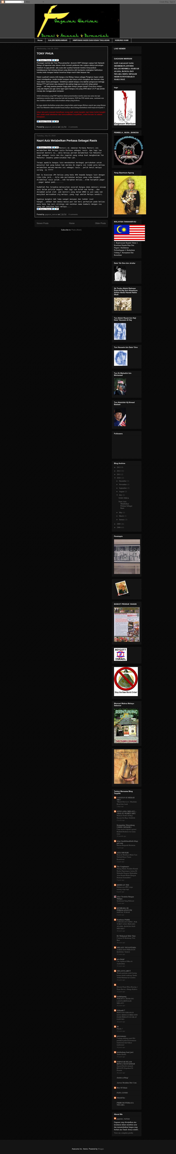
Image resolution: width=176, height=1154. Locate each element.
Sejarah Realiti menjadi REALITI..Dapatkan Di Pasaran (125, 1068)
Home (40, 40)
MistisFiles (121, 1097)
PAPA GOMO (122, 1092)
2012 (119, 471)
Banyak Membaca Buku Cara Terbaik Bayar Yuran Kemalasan (127, 857)
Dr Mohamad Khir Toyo (126, 935)
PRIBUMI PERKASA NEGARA (125, 1103)
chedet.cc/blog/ (122, 1077)
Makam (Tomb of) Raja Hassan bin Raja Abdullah (126, 816)
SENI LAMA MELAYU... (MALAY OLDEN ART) (127, 812)
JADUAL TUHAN (123, 912)
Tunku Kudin (121, 1054)
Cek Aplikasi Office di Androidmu (124, 962)
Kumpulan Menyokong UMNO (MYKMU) (126, 826)
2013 (119, 467)
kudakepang (121, 996)
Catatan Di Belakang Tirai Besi (126, 939)
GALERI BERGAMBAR (57, 40)
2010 (119, 478)
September (123, 488)
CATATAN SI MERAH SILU (126, 798)
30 (118, 1026)
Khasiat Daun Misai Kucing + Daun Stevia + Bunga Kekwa (127, 988)
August (122, 491)
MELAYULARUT (124, 970)
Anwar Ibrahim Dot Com (127, 1082)
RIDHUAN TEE (123, 885)
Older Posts (100, 223)
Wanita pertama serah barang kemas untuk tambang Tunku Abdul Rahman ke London (127, 975)
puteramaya (121, 1036)
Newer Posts (42, 223)
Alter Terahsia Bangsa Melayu (125, 897)
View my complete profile (123, 1133)
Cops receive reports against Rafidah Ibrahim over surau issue (126, 831)
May (121, 512)
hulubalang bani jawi (125, 1052)
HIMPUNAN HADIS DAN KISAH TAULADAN (91, 40)
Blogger (101, 1149)
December (123, 481)
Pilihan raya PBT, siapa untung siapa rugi (125, 888)
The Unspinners (123, 866)
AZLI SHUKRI (123, 852)
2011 (119, 474)
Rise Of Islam (122, 1087)
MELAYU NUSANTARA (126, 947)
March (121, 516)
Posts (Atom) (76, 230)
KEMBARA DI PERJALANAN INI (124, 909)
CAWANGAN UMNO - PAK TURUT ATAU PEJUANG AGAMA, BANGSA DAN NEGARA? (127, 925)
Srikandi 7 (121, 1010)
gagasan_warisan (51, 127)
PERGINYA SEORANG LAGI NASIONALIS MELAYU (125, 1000)
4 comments (73, 214)
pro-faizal (120, 959)
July (121, 495)
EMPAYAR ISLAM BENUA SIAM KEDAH (126, 1062)
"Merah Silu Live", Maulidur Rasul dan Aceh (127, 803)
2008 (119, 527)
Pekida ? (120, 1029)
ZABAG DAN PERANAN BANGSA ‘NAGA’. (126, 950)
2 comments (73, 127)
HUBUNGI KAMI (121, 40)
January (122, 519)
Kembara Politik (123, 919)
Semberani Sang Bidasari (125, 901)
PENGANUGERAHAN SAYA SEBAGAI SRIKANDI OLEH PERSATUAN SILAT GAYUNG (127, 1015)
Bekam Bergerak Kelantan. (126, 845)
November (123, 484)
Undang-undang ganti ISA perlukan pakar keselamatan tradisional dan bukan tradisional (126, 1041)
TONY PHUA (45, 53)
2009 (119, 524)
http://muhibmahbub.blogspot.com (127, 842)
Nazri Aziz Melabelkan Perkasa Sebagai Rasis (67, 140)
